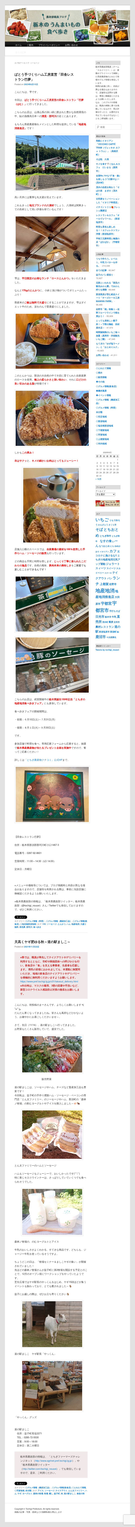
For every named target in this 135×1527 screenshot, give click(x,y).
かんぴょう (103, 524)
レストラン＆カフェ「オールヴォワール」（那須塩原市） (108, 218)
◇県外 (99, 372)
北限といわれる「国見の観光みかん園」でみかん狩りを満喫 (108, 286)
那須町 (113, 631)
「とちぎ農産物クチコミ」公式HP (43, 759)
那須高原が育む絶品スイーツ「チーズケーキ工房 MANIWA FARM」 (109, 298)
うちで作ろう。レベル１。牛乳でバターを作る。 (106, 262)
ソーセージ (52, 923)
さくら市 (112, 524)
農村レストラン (104, 627)
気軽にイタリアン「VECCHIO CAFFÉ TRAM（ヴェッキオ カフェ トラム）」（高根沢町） (108, 147)
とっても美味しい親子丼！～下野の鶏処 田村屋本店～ (108, 324)
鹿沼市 (100, 636)
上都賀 (104, 584)
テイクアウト (61, 1490)
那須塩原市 (104, 631)
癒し (51, 1493)
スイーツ (111, 568)
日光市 (99, 616)
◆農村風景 (101, 390)
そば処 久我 (102, 159)
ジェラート (113, 564)
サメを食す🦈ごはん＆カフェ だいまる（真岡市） (108, 167)
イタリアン (104, 551)
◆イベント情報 (103, 395)
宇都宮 (106, 603)
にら (112, 546)
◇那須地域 (101, 421)
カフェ (114, 550)
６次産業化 (111, 637)
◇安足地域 (101, 416)
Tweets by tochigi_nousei (107, 649)
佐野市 (113, 584)
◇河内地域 (101, 443)
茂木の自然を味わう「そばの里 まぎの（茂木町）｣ (108, 191)
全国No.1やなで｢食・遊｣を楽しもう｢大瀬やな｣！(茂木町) (108, 179)
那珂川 (29, 926)
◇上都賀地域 (102, 439)
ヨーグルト (27, 1493)
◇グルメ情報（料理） (35, 920)
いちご (102, 519)
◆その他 (100, 381)
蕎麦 (111, 621)
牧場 (46, 1493)
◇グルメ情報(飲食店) (61, 1487)
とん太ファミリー (76, 1490)
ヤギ (19, 1493)
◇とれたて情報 (79, 1487)
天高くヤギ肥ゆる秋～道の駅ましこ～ (42, 941)
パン (109, 578)
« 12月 (98, 478)
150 (44, 923)
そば (99, 529)
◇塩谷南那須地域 (28, 923)
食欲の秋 (81, 1493)
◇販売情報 (101, 377)
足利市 (117, 622)
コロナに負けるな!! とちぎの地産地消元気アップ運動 (107, 560)
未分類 (28, 1490)
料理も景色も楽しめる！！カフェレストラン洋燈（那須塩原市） (108, 230)
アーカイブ (100, 491)
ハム (68, 923)
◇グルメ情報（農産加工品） (59, 920)
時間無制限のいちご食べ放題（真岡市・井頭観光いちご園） (108, 335)
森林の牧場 (38, 1493)
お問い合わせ (71, 45)
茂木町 (105, 622)
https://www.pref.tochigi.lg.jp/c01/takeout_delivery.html (49, 981)
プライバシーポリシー (49, 45)
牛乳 (114, 616)
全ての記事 (20, 52)
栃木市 (108, 616)
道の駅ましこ (70, 1493)
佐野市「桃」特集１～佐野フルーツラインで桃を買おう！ (108, 312)
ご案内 (30, 45)
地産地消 (75, 923)
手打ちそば (114, 610)
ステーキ (108, 573)
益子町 (57, 1493)
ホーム (18, 45)
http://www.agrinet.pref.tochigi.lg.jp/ (53, 1460)
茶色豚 (22, 926)
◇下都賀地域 (102, 430)
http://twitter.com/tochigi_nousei (39, 1468)
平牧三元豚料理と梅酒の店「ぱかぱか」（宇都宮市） (108, 242)
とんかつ (62, 923)
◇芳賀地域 (19, 1490)
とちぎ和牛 (105, 535)
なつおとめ (104, 545)
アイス (41, 1490)
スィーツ (100, 568)
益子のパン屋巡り (104, 274)
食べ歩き (37, 926)
